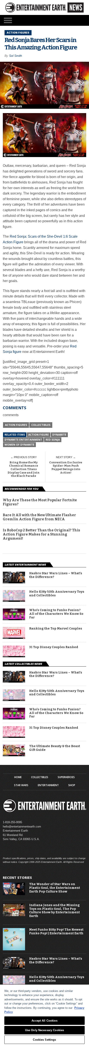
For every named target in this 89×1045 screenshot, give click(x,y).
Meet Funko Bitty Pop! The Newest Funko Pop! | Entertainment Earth (56, 931)
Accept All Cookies (44, 1020)
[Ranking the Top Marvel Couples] (14, 637)
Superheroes (66, 777)
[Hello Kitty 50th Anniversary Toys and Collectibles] (14, 600)
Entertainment (48, 785)
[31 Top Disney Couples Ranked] (14, 656)
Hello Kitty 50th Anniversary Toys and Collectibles (56, 593)
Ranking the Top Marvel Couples (55, 628)
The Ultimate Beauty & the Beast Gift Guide (54, 748)
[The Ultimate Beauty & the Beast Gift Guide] (14, 755)
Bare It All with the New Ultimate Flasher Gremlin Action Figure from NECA (39, 517)
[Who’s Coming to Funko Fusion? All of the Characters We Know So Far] (14, 619)
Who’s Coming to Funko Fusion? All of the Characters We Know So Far (56, 614)
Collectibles (40, 425)
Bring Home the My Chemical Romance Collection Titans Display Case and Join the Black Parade (24, 469)
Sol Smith (15, 55)
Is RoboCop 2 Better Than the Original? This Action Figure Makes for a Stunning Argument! (41, 534)
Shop (71, 785)
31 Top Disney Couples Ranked (53, 647)
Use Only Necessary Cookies (44, 1030)
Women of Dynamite (19, 444)
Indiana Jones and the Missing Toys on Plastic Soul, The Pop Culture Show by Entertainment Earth (54, 911)
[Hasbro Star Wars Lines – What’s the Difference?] (14, 582)
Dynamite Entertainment (23, 439)
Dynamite (59, 434)
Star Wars (21, 785)
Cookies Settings (44, 1039)
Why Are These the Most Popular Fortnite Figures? (40, 502)
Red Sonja (53, 439)
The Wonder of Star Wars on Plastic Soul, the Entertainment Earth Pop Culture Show (54, 888)
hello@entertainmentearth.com (22, 826)
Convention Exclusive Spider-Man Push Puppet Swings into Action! (65, 467)
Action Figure (38, 434)
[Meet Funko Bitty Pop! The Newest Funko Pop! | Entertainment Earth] (14, 949)
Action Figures (16, 425)
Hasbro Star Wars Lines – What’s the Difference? (55, 575)
